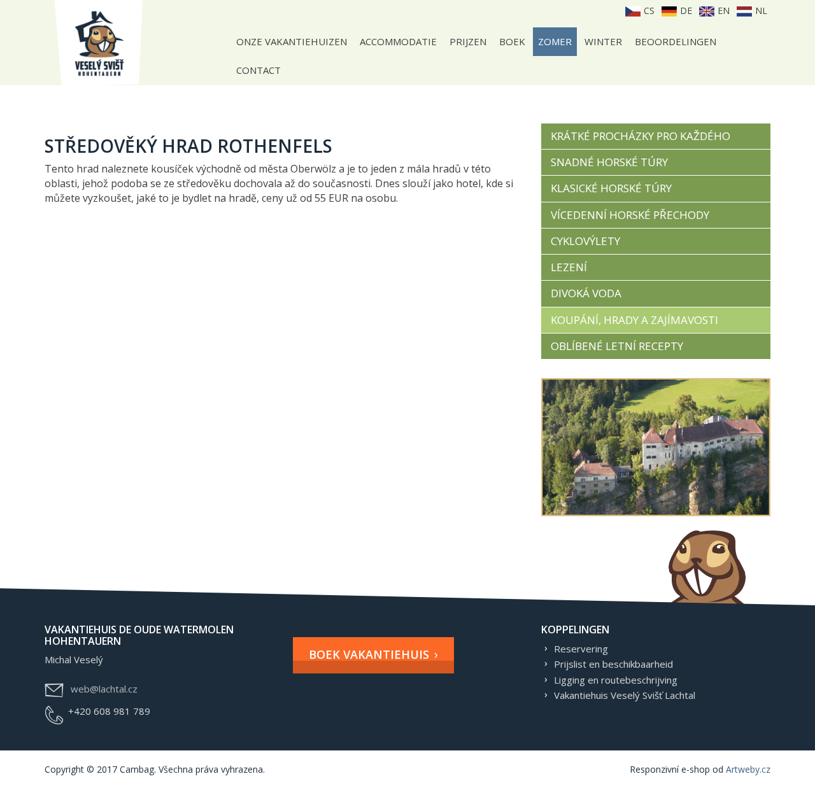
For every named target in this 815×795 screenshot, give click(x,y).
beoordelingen (675, 41)
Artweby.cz (748, 769)
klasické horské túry (611, 188)
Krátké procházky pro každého (640, 136)
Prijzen (468, 41)
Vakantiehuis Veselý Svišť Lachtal (624, 695)
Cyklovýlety (585, 241)
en (722, 10)
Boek (512, 41)
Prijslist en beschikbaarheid (613, 664)
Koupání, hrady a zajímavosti (634, 320)
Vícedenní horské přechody (630, 215)
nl (760, 10)
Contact (258, 70)
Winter (603, 41)
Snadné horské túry (609, 162)
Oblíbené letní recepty (617, 346)
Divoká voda (586, 293)
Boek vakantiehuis (369, 654)
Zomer (555, 41)
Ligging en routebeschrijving (615, 679)
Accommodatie (398, 41)
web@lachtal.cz (104, 688)
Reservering (581, 648)
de (684, 10)
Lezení (569, 267)
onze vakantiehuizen (291, 41)
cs (648, 10)
